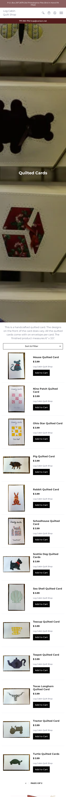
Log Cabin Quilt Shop (9, 12)
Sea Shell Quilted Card (47, 588)
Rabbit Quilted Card (46, 489)
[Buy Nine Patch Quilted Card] (16, 398)
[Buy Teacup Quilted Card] (16, 630)
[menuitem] (43, 13)
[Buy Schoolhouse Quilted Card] (16, 531)
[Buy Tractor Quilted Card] (16, 729)
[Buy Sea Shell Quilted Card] (16, 597)
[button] (43, 13)
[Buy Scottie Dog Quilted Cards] (16, 564)
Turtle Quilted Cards (46, 753)
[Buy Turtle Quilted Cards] (16, 762)
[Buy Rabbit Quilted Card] (16, 498)
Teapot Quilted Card (46, 654)
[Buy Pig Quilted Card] (16, 465)
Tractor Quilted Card (46, 720)
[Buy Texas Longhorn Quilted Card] (16, 696)
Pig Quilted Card (44, 456)
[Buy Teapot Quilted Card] (16, 663)
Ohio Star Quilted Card (47, 423)
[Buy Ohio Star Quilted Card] (16, 432)
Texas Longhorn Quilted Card (43, 688)
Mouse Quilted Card (46, 357)
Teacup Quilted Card (46, 621)
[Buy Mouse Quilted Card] (16, 365)
